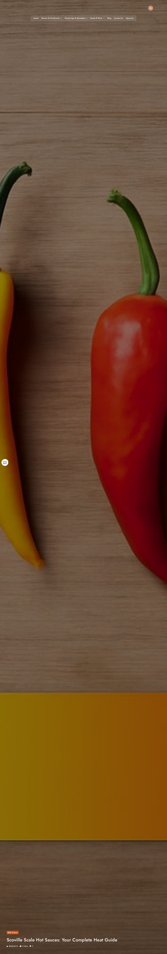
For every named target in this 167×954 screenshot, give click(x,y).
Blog (109, 18)
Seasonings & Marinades (75, 18)
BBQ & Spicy (13, 932)
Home (36, 18)
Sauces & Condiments (50, 18)
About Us (129, 18)
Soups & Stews (96, 18)
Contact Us (118, 18)
